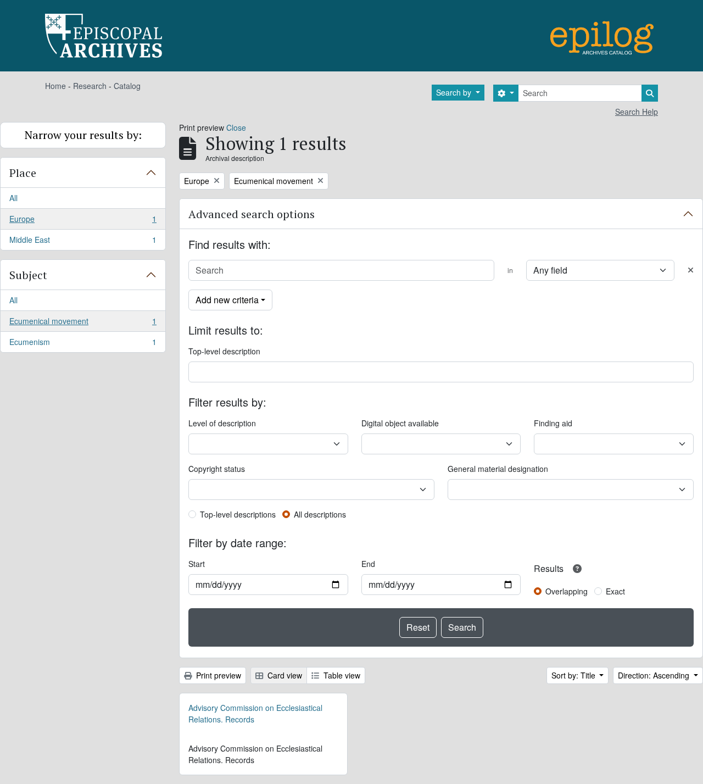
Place (22, 172)
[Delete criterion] (691, 270)
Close (236, 127)
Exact (615, 591)
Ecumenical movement (83, 323)
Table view (340, 675)
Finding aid (553, 423)
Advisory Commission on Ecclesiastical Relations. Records (255, 713)
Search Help (636, 111)
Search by (454, 92)
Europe (83, 221)
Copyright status (216, 468)
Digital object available (400, 423)
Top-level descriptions (238, 514)
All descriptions (320, 514)
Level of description (222, 423)
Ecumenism (83, 344)
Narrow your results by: (83, 134)
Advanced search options (251, 214)
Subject (28, 275)
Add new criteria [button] (227, 299)
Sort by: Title (574, 675)
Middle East (83, 242)
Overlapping (566, 591)
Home (55, 85)
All (13, 197)
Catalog (127, 85)
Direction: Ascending (654, 675)
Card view (283, 675)
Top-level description (224, 351)
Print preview (217, 675)
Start (196, 563)
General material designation (498, 468)
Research (90, 85)
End (368, 563)
